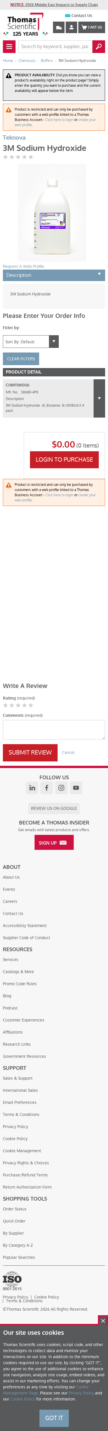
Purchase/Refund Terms (25, 1175)
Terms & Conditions (21, 1114)
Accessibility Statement (25, 925)
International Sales (20, 1090)
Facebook (46, 788)
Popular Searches (19, 1257)
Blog (7, 996)
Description (18, 275)
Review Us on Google (54, 808)
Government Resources (24, 1056)
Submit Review (30, 752)
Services (10, 959)
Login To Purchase (64, 460)
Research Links (17, 1044)
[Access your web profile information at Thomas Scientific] (71, 27)
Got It (54, 1418)
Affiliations (13, 1032)
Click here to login (59, 119)
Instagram (61, 788)
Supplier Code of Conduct (26, 938)
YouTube (76, 788)
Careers (10, 901)
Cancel (68, 752)
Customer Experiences (23, 1020)
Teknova (14, 138)
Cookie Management (22, 1151)
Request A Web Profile (23, 266)
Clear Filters (21, 359)
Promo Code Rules (20, 984)
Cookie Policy (15, 1139)
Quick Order (14, 1221)
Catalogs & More (18, 972)
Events (9, 889)
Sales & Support (18, 1078)
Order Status (14, 1209)
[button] (99, 398)
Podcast (10, 1008)
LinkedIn (32, 788)
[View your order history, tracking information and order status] (59, 27)
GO (98, 46)
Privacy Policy (15, 1126)
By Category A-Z (18, 1245)
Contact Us (81, 15)
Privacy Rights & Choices (26, 1163)
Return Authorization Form (27, 1187)
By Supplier (13, 1233)
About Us (11, 877)
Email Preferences (20, 1102)
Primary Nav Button (9, 46)
